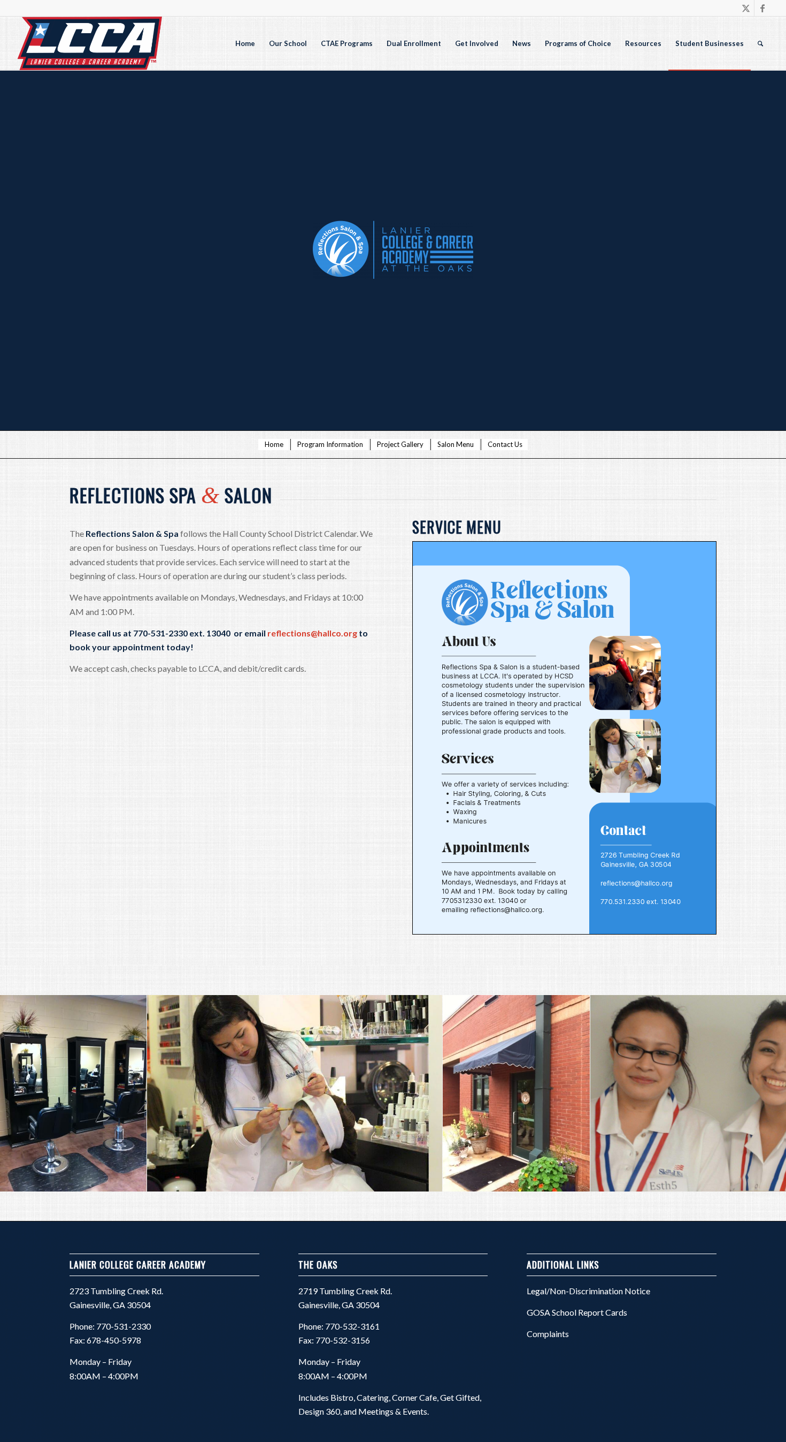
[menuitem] (245, 43)
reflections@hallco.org (312, 633)
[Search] (760, 43)
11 (418, 1209)
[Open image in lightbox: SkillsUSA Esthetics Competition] (430, 1179)
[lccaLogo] (89, 43)
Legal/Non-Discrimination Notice (588, 1291)
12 (427, 1209)
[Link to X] (746, 8)
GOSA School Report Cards (577, 1312)
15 (453, 1209)
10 (410, 1209)
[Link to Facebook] (762, 8)
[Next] (762, 1093)
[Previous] (24, 1093)
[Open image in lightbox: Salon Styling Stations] (134, 1179)
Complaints (548, 1334)
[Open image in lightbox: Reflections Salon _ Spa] (578, 1179)
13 (436, 1209)
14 (444, 1209)
